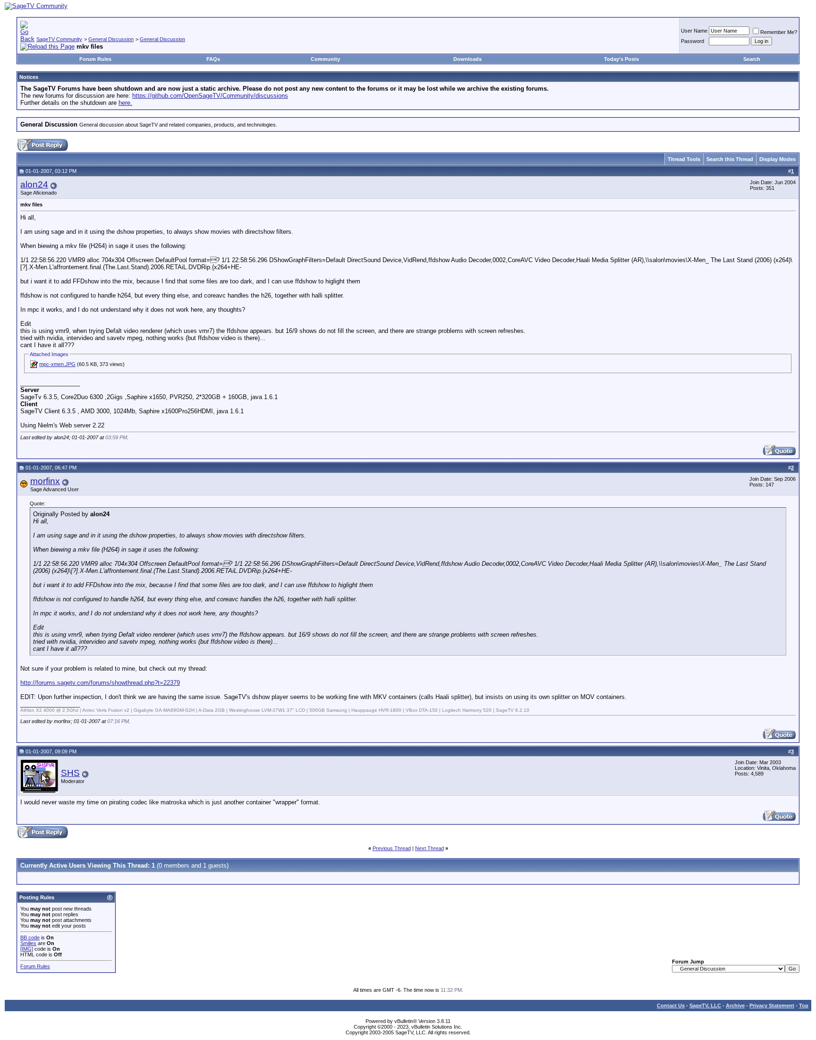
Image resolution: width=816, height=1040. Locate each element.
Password (692, 41)
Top (803, 1005)
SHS (70, 773)
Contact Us (671, 1005)
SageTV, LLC (705, 1005)
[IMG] (26, 949)
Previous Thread (392, 848)
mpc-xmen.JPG (57, 364)
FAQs (213, 59)
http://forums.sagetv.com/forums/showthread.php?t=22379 (100, 682)
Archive (735, 1005)
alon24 (34, 184)
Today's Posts (621, 59)
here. (125, 102)
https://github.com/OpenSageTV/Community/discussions (210, 95)
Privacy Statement (771, 1005)
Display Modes (777, 159)
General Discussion (111, 39)
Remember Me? (778, 32)
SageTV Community (59, 39)
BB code (30, 937)
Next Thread (429, 848)
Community (325, 59)
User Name (694, 31)
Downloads (467, 59)
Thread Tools (684, 159)
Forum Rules (95, 59)
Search (751, 59)
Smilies (28, 943)
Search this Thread (729, 159)
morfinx (45, 481)
